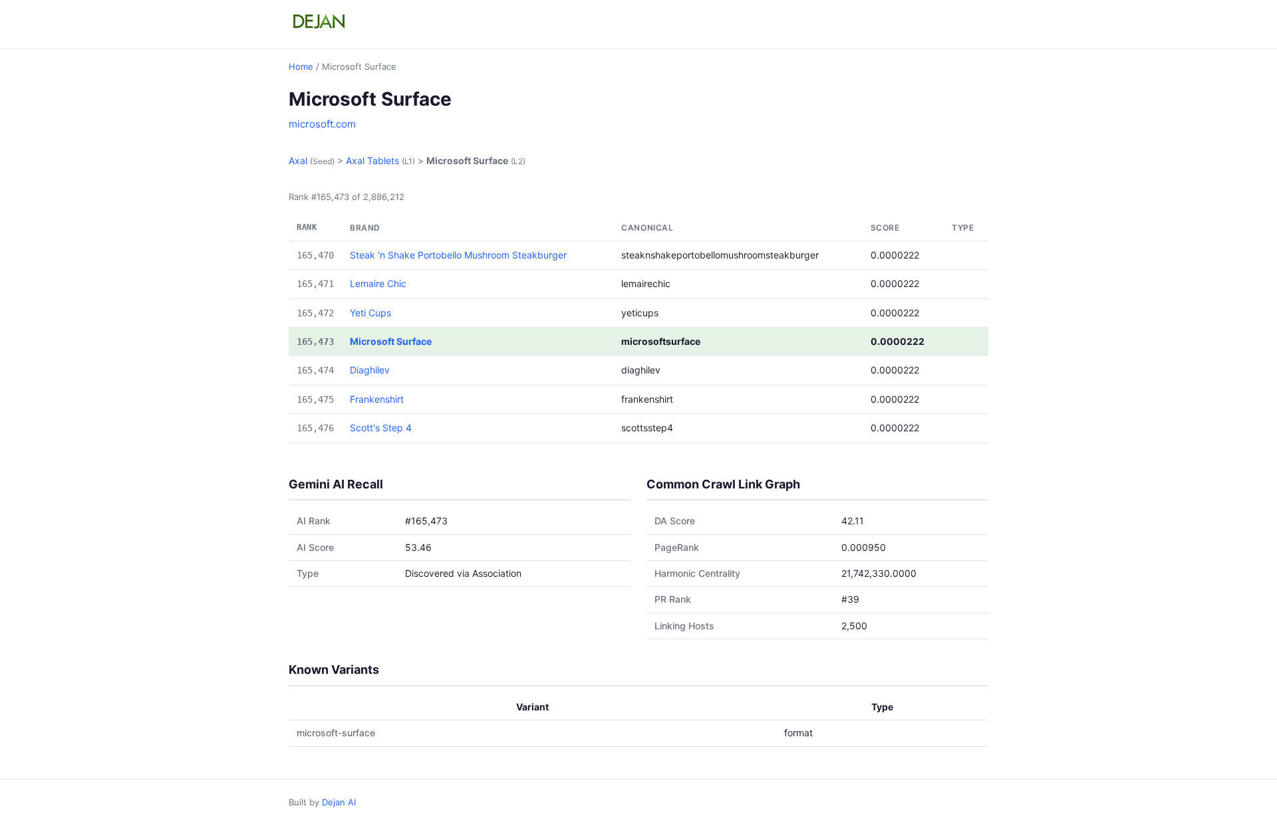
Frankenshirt (377, 399)
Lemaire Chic (378, 283)
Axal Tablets (372, 160)
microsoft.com (322, 124)
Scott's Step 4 (381, 427)
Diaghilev (370, 369)
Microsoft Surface (391, 341)
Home (301, 66)
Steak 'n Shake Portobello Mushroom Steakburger (458, 254)
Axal (298, 160)
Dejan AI (339, 802)
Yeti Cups (370, 312)
